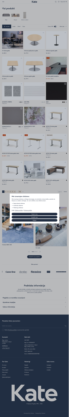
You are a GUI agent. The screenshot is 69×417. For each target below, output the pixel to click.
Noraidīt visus (34, 217)
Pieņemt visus (34, 214)
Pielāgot (34, 220)
